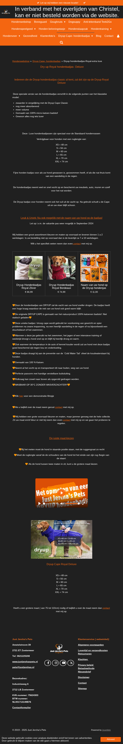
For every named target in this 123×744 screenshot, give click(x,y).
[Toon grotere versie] (61, 539)
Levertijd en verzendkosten (93, 650)
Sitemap (82, 688)
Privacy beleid (86, 665)
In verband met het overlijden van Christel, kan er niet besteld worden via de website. (67, 12)
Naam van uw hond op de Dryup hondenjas (94, 286)
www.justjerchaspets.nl (25, 661)
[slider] (47, 503)
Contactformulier (21, 707)
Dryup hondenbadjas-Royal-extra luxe (83, 61)
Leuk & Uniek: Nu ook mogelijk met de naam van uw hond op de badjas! (61, 218)
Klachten (83, 659)
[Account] (118, 36)
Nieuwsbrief (84, 671)
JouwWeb (106, 730)
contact (77, 243)
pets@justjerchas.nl (23, 667)
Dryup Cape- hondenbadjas (47, 61)
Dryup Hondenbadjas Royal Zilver (28, 286)
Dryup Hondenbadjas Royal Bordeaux (61, 286)
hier (21, 396)
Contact (82, 683)
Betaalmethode (86, 668)
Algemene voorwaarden (91, 644)
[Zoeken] (61, 43)
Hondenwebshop (20, 61)
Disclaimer (83, 677)
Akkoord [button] (111, 739)
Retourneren (85, 653)
